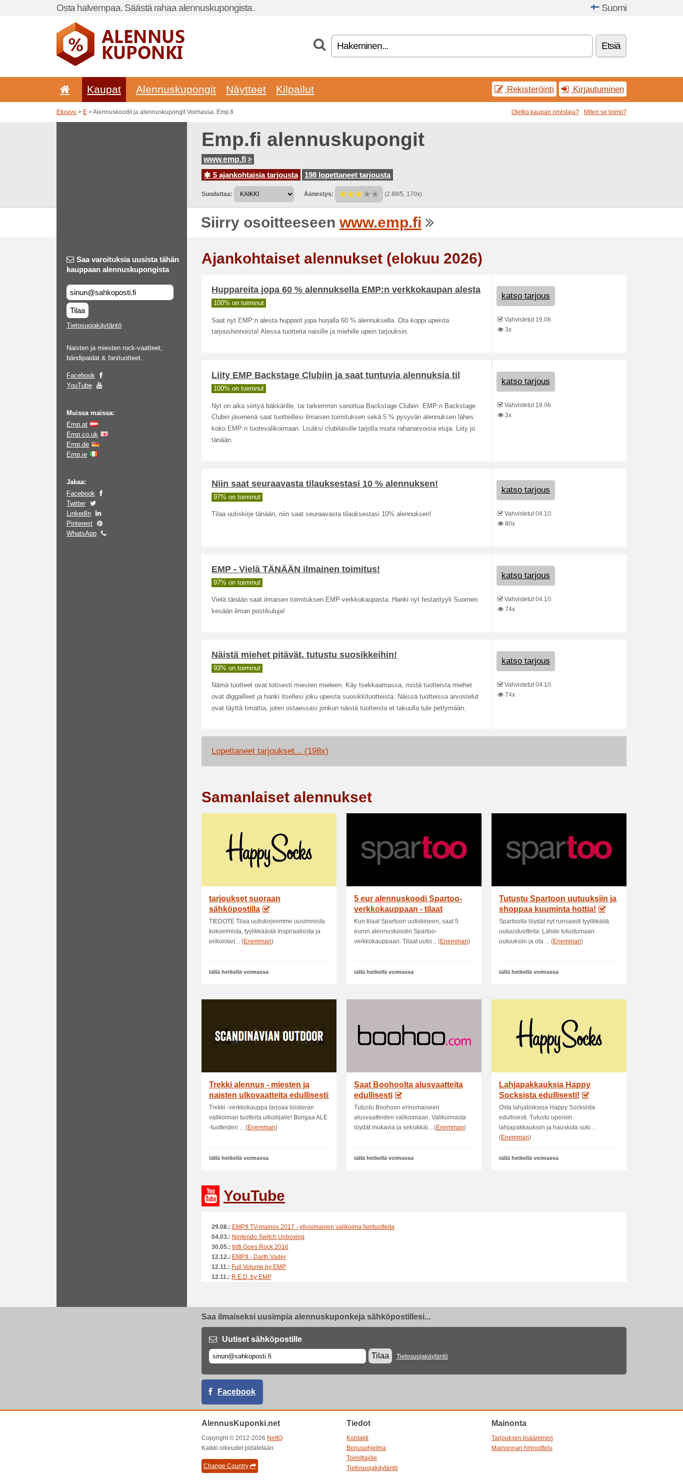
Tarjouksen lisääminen (522, 1437)
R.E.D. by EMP (252, 1276)
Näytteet (246, 89)
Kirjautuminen (597, 89)
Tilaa (77, 310)
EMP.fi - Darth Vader (259, 1256)
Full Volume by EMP (259, 1266)
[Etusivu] (63, 89)
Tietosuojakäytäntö (94, 325)
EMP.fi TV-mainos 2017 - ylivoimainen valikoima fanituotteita (313, 1226)
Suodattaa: (217, 194)
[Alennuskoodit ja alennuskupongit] (120, 64)
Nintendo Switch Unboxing (268, 1236)
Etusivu (66, 112)
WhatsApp (81, 533)
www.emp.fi (225, 159)
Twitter (76, 503)
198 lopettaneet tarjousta (347, 175)
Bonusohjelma (366, 1447)
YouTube (79, 385)
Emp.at (77, 424)
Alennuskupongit (176, 89)
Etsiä (611, 46)
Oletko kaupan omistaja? (545, 112)
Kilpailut (295, 89)
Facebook (80, 375)
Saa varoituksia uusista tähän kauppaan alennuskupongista (122, 264)
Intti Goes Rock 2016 (260, 1246)
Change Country (226, 1465)
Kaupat (104, 89)
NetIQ (274, 1437)
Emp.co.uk (82, 434)
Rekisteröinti (529, 89)
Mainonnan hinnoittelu (522, 1447)
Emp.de (77, 444)
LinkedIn (78, 513)
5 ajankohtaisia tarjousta (254, 175)
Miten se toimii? (605, 112)
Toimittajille (361, 1457)
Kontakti (357, 1437)
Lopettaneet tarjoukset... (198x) (270, 751)
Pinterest (79, 523)
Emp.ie (76, 454)
